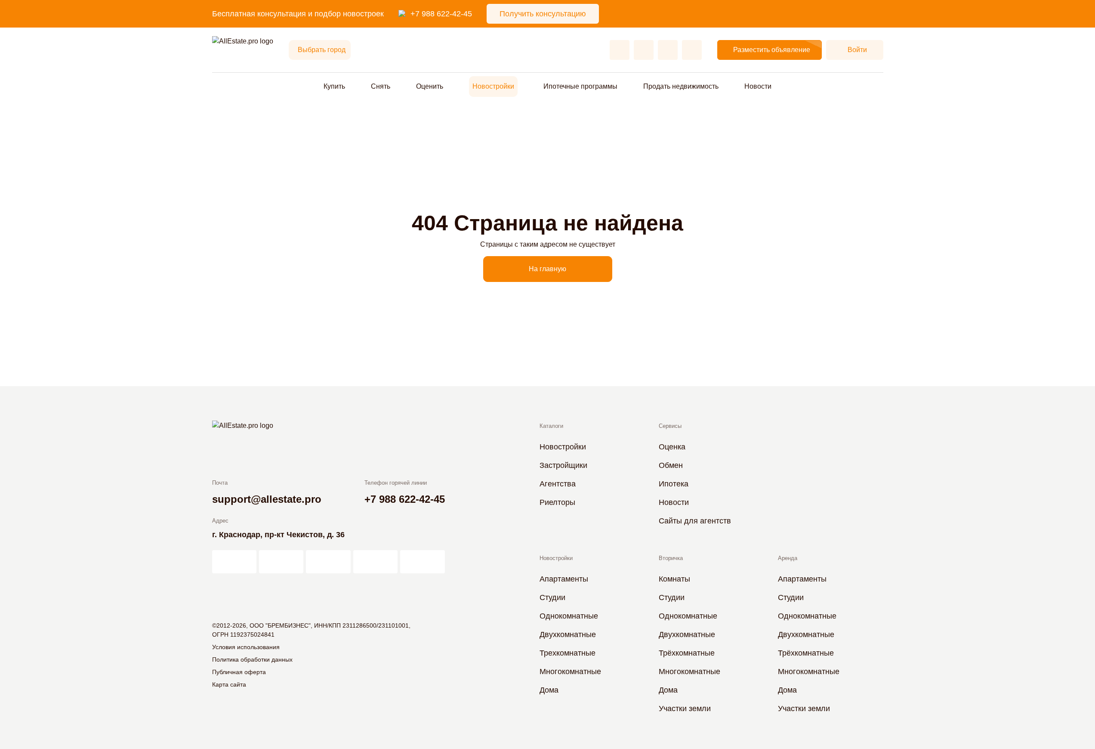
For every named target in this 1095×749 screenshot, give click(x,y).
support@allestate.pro (266, 499)
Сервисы (670, 426)
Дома (549, 690)
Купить (334, 86)
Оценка (672, 447)
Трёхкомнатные (687, 653)
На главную (547, 268)
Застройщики (563, 465)
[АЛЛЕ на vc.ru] (234, 561)
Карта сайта (229, 684)
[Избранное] (619, 50)
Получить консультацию (543, 13)
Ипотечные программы (580, 86)
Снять (380, 86)
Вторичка (671, 558)
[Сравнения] (644, 50)
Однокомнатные (569, 616)
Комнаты (674, 579)
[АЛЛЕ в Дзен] (281, 561)
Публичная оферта (239, 672)
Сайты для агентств (695, 521)
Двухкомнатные (568, 634)
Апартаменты (564, 579)
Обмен (671, 465)
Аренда (787, 558)
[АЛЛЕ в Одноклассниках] (375, 561)
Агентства (558, 484)
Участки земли (685, 708)
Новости (757, 86)
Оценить (429, 86)
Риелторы (557, 502)
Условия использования (246, 647)
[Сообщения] (668, 50)
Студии (552, 597)
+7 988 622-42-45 (441, 13)
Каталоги (551, 426)
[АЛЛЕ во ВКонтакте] (328, 561)
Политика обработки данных (252, 659)
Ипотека (673, 484)
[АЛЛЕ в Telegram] (422, 561)
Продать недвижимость (681, 86)
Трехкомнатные (567, 653)
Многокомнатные (570, 671)
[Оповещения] (692, 50)
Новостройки (493, 86)
